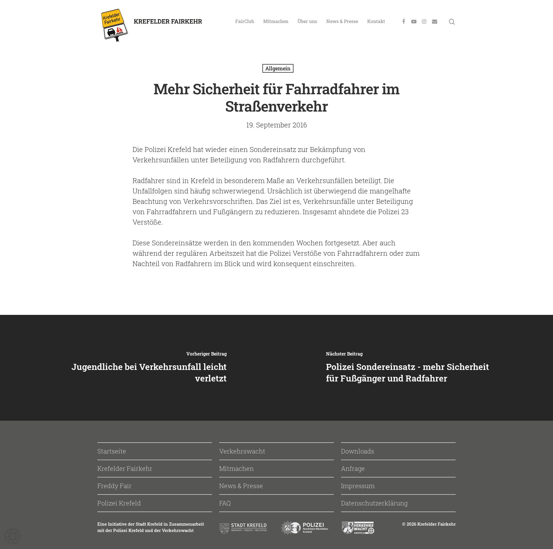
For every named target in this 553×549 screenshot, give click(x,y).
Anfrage (353, 468)
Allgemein (278, 68)
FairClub (244, 21)
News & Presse (342, 21)
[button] (12, 536)
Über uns (307, 21)
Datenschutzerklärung (374, 503)
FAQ (225, 503)
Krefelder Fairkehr (124, 468)
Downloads (357, 451)
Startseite (111, 451)
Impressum (358, 486)
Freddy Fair (114, 486)
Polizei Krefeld (119, 503)
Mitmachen (275, 21)
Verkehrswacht (242, 451)
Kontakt (376, 21)
